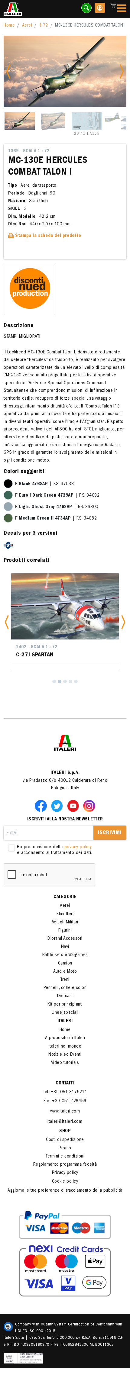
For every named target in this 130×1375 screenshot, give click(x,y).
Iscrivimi (110, 833)
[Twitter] (58, 805)
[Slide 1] (20, 121)
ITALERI (65, 1021)
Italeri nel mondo (65, 1046)
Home (9, 25)
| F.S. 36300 (56, 507)
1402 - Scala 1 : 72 (36, 647)
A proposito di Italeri (65, 1038)
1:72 (43, 25)
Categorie (65, 897)
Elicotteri (65, 914)
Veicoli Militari (65, 922)
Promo (65, 1148)
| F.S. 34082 (56, 518)
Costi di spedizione (65, 1140)
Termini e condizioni (65, 1156)
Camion (65, 963)
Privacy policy (65, 1173)
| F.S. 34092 (57, 495)
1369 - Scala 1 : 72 (29, 151)
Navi (65, 947)
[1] (54, 681)
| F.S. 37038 (44, 484)
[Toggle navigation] (121, 9)
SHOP (65, 1131)
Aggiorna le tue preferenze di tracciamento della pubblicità (65, 1190)
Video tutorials (65, 1063)
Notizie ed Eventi (65, 1054)
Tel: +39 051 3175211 (65, 1092)
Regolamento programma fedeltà (65, 1164)
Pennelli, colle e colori (65, 988)
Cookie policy (65, 1181)
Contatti (65, 1083)
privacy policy (78, 847)
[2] (59, 681)
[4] (70, 681)
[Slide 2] (53, 121)
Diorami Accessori (65, 938)
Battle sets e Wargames (65, 955)
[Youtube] (74, 805)
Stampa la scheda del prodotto (47, 235)
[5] (76, 681)
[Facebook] (42, 805)
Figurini (65, 930)
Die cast (65, 996)
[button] (7, 622)
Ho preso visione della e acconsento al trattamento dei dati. (55, 850)
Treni (65, 979)
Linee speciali (65, 1012)
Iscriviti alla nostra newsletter (65, 819)
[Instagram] (89, 805)
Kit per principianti (65, 1004)
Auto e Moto (65, 971)
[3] (65, 681)
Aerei (27, 25)
